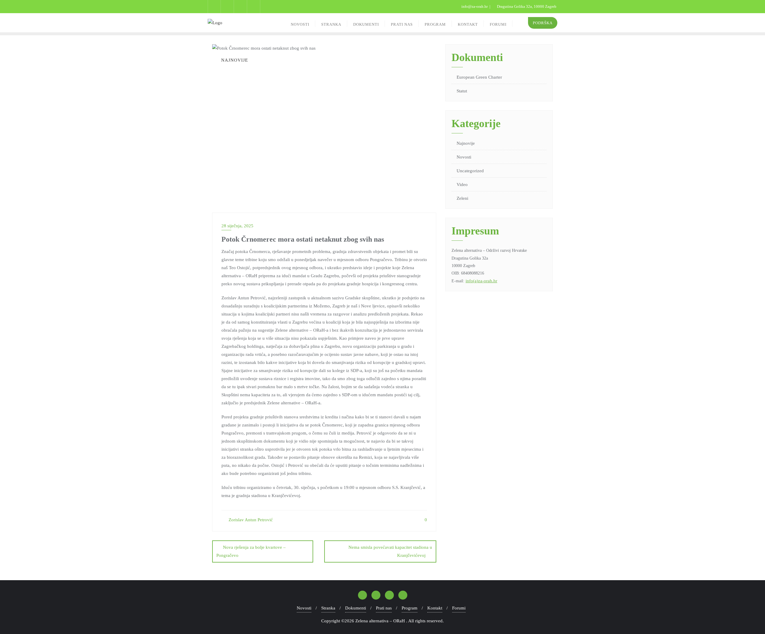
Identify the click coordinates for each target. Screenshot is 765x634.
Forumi (459, 608)
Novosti (464, 157)
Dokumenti (355, 608)
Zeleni (462, 198)
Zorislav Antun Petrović (250, 519)
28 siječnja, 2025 (237, 225)
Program (409, 608)
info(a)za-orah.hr (481, 280)
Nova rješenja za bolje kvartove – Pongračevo (251, 551)
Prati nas (384, 608)
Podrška (543, 23)
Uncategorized (470, 170)
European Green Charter (479, 77)
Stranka (328, 608)
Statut (462, 91)
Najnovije (466, 143)
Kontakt (434, 608)
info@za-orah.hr (474, 6)
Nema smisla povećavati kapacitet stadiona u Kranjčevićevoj (390, 551)
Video (462, 184)
